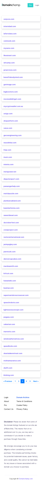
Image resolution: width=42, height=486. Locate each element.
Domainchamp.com (26, 479)
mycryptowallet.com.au (13, 106)
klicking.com (9, 375)
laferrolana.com (10, 34)
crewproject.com (11, 230)
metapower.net (10, 172)
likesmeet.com (10, 55)
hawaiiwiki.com (10, 281)
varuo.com (8, 128)
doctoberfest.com (11, 222)
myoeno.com (9, 48)
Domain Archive (22, 397)
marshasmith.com (11, 266)
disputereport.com (11, 179)
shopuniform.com (11, 121)
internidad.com (10, 26)
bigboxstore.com (11, 92)
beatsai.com (9, 288)
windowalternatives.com (14, 339)
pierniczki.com (10, 252)
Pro (30, 5)
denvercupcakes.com (12, 259)
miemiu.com (8, 164)
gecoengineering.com (13, 135)
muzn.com (8, 157)
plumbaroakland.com (12, 201)
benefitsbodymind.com (13, 77)
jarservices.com (10, 70)
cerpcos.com (9, 19)
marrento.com (9, 331)
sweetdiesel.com (11, 215)
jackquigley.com (10, 244)
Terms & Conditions (24, 401)
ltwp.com (7, 150)
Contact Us (8, 409)
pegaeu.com (9, 317)
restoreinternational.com (14, 237)
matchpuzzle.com (11, 193)
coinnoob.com (9, 41)
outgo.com (8, 113)
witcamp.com (9, 63)
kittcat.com (8, 273)
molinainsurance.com (12, 361)
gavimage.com (10, 84)
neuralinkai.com (10, 143)
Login (37, 5)
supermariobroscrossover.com (16, 295)
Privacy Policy (22, 409)
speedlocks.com (10, 346)
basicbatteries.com (11, 208)
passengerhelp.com (12, 186)
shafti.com (8, 368)
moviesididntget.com (12, 99)
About (6, 401)
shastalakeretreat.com (13, 353)
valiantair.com (9, 324)
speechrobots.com (11, 302)
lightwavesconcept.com (13, 310)
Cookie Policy (21, 405)
